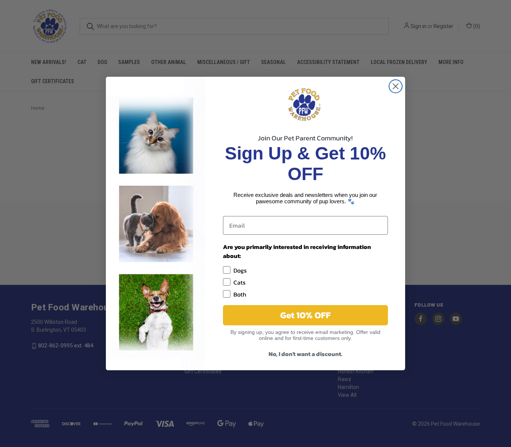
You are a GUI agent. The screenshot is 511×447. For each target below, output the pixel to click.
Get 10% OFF (305, 315)
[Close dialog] (395, 86)
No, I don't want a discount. (305, 353)
